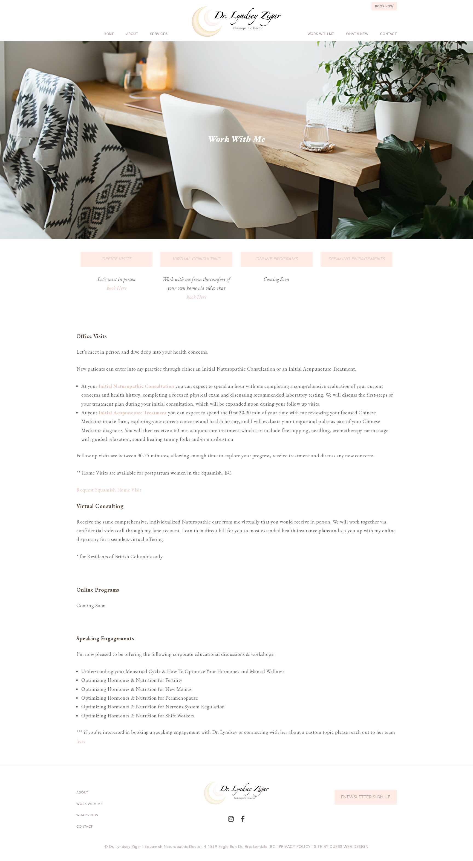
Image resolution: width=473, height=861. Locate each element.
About (132, 34)
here (81, 741)
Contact (388, 34)
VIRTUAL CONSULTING (196, 259)
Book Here (116, 288)
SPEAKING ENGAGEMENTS (356, 259)
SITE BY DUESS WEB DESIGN (341, 846)
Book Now (384, 6)
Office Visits (116, 259)
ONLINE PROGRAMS (276, 259)
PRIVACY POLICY (295, 846)
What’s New (357, 34)
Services (159, 34)
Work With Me (321, 34)
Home (109, 34)
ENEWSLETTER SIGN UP (366, 797)
